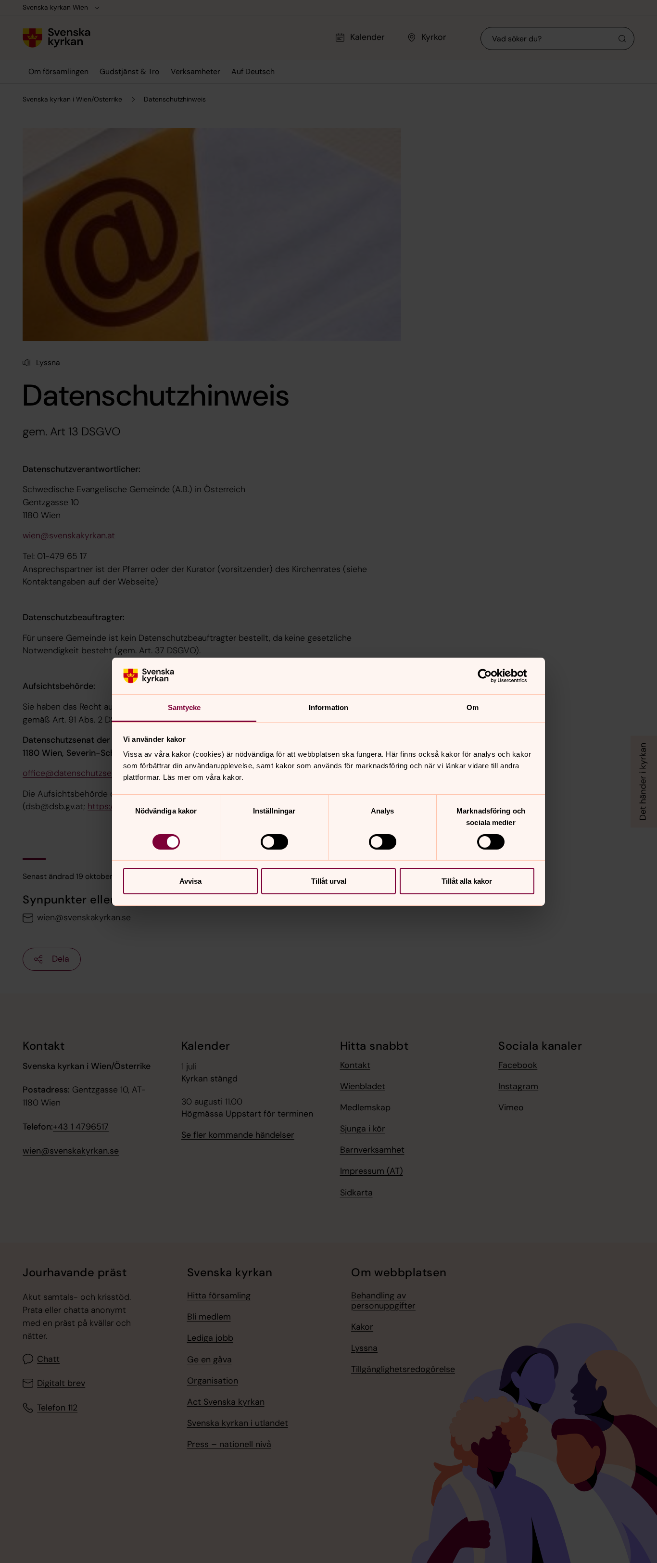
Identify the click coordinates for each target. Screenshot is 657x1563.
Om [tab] (473, 707)
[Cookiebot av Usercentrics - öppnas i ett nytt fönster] (492, 676)
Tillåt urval (328, 881)
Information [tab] (328, 707)
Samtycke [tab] (184, 707)
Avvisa (190, 881)
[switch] (274, 842)
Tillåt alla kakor (467, 881)
